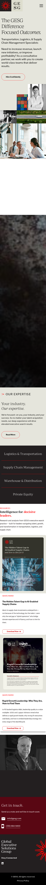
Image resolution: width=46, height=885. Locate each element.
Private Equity (23, 494)
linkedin (2, 863)
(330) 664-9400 (13, 826)
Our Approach (12, 200)
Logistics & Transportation (23, 454)
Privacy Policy (23, 881)
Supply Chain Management (23, 467)
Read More (10, 435)
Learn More (23, 372)
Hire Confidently (13, 77)
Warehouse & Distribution (23, 481)
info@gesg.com (14, 819)
